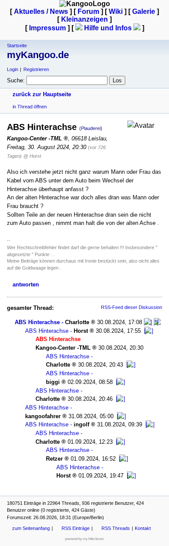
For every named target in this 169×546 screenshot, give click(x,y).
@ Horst (32, 156)
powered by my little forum (84, 539)
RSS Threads (115, 528)
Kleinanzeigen (84, 19)
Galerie (143, 11)
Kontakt (143, 528)
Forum (88, 11)
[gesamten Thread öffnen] (157, 322)
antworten (26, 284)
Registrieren (36, 69)
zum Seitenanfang (31, 528)
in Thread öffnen (30, 106)
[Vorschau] (148, 322)
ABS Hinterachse (37, 322)
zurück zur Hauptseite (42, 94)
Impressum (47, 28)
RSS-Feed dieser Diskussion (131, 307)
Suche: (16, 80)
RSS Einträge (76, 528)
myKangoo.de (38, 54)
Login (12, 69)
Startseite (17, 45)
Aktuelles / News (41, 11)
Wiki (116, 11)
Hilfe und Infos (107, 28)
